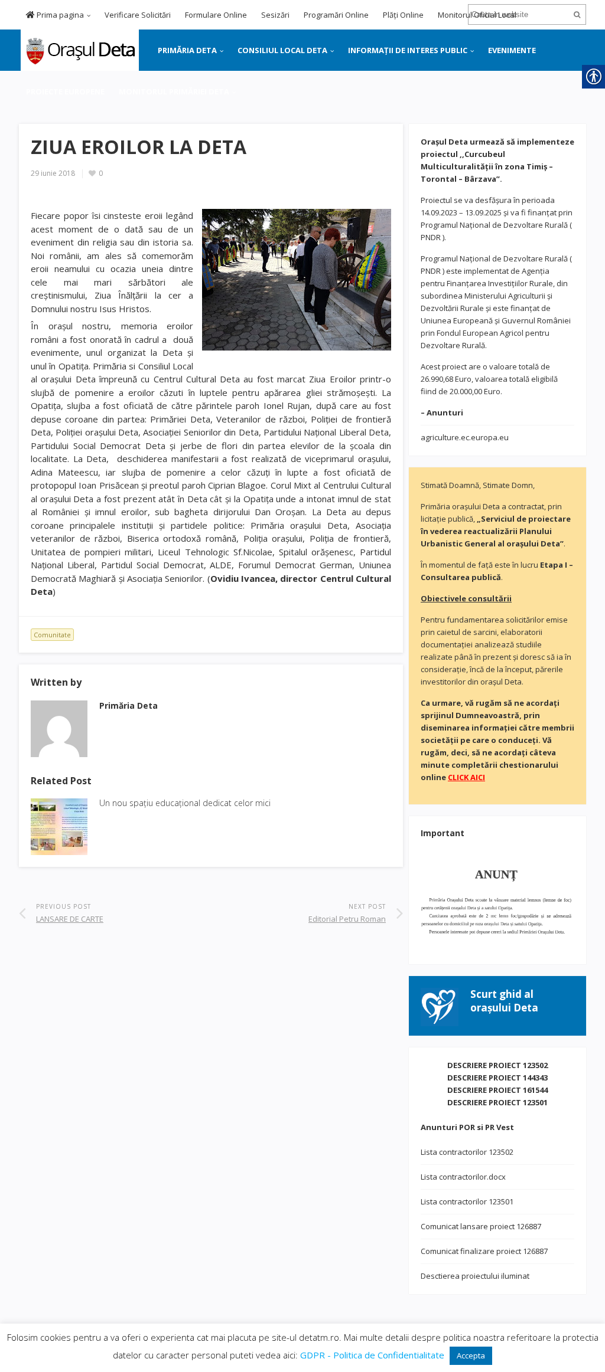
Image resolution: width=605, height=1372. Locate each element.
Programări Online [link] (336, 14)
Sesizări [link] (275, 14)
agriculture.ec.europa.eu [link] (465, 437)
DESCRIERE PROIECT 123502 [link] (497, 1065)
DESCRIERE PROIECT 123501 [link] (497, 1102)
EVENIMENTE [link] (512, 50)
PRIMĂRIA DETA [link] (187, 50)
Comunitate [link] (52, 634)
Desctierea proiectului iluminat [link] (475, 1276)
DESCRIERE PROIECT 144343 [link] (497, 1077)
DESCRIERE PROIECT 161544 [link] (497, 1090)
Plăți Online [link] (403, 14)
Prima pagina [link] (59, 14)
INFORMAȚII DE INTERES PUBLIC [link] (407, 50)
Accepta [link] (471, 1355)
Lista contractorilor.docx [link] (463, 1176)
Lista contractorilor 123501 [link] (467, 1201)
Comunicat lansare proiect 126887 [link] (481, 1226)
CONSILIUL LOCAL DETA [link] (282, 50)
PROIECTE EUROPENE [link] (65, 91)
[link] (79, 49)
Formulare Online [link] (216, 14)
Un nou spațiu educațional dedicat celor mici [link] (185, 802)
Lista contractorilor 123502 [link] (467, 1152)
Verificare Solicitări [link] (138, 14)
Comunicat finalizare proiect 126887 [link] (484, 1251)
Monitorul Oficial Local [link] (477, 14)
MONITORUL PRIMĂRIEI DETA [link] (174, 91)
